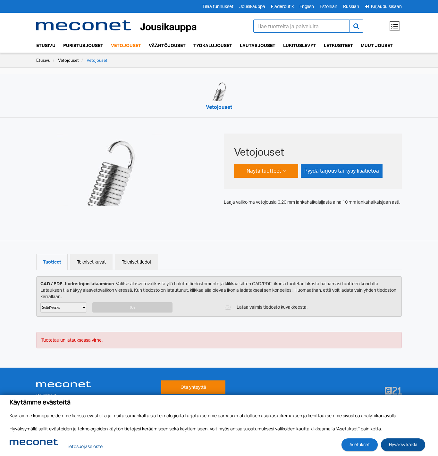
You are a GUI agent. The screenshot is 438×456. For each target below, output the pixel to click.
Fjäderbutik (282, 6)
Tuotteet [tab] (52, 262)
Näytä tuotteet (264, 170)
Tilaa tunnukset (217, 6)
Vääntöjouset (167, 45)
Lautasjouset (257, 45)
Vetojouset (126, 45)
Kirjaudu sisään (386, 6)
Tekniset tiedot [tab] (136, 262)
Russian (351, 6)
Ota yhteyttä (193, 387)
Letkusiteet (338, 45)
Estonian (328, 6)
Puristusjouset (83, 45)
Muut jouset (377, 45)
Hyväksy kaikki (403, 444)
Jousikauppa (252, 6)
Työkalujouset (212, 45)
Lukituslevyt (299, 45)
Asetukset (360, 444)
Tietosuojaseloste (84, 446)
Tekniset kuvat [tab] (91, 262)
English (306, 6)
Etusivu (45, 45)
